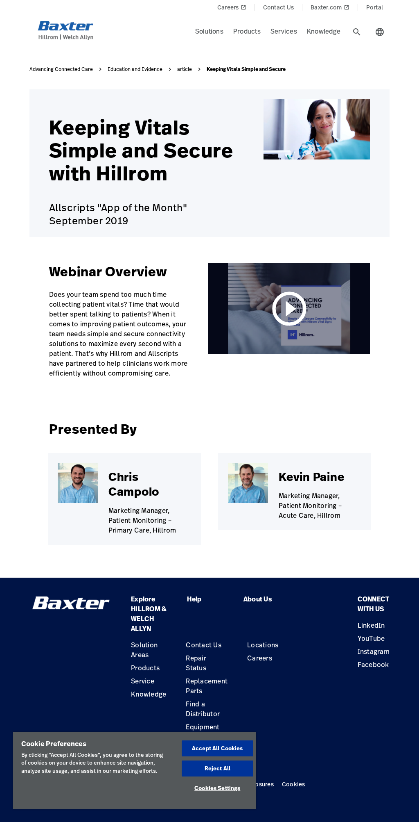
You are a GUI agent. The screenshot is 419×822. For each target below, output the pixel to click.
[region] (134, 770)
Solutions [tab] (209, 31)
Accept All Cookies (217, 748)
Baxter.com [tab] (330, 7)
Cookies (293, 784)
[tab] (357, 32)
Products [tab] (247, 31)
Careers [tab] (231, 7)
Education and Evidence (135, 69)
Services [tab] (283, 31)
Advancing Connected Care (61, 69)
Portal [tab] (374, 7)
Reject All (217, 768)
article (184, 69)
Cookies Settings (217, 788)
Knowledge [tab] (323, 31)
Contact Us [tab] (278, 7)
